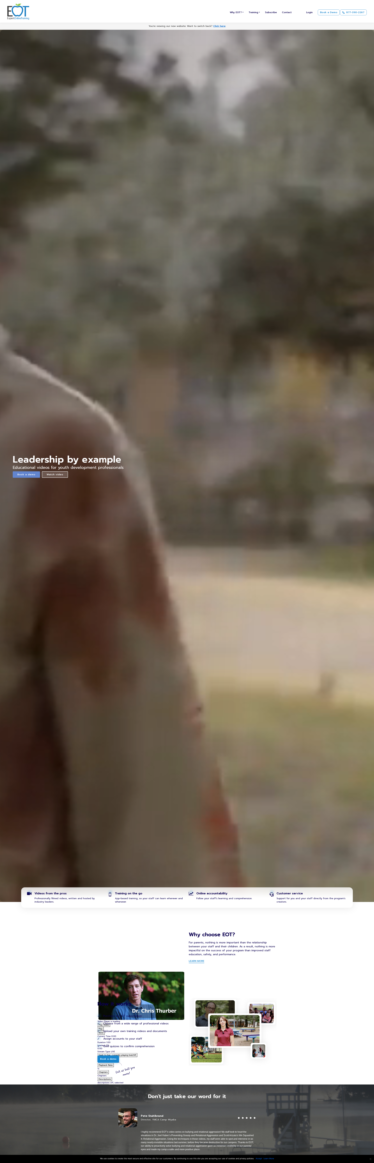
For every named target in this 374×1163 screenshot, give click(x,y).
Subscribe (271, 12)
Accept (259, 1158)
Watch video (55, 474)
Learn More (269, 1158)
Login (309, 12)
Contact (287, 12)
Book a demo (26, 474)
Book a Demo (328, 12)
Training (253, 12)
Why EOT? (236, 12)
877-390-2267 (354, 12)
